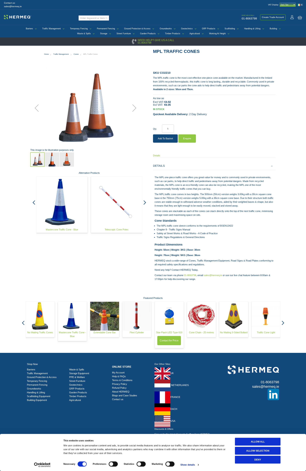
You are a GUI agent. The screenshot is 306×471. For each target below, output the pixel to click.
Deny (257, 459)
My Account (118, 372)
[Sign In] (292, 17)
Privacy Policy (119, 384)
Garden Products (148, 33)
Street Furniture (124, 33)
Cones (76, 54)
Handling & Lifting (252, 28)
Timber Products (172, 33)
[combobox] (94, 18)
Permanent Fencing (106, 28)
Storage (103, 33)
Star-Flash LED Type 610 (169, 332)
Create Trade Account (273, 17)
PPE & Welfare (77, 377)
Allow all (258, 441)
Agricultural (194, 33)
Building (273, 28)
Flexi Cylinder (137, 332)
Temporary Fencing (79, 28)
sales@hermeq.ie (13, 6)
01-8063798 (144, 42)
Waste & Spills (84, 33)
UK (172, 373)
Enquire (187, 138)
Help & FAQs (119, 376)
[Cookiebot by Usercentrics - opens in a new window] (42, 464)
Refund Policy (119, 387)
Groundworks (166, 28)
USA (172, 421)
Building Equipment (37, 400)
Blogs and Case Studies (124, 395)
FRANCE (175, 397)
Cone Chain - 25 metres (201, 332)
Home (46, 54)
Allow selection (257, 450)
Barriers (29, 28)
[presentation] (34, 201)
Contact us (117, 399)
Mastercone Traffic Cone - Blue (62, 229)
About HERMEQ (120, 391)
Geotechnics (187, 28)
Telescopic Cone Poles (116, 229)
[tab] (214, 166)
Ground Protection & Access (137, 28)
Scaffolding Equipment (38, 396)
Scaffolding (230, 28)
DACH (173, 409)
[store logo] (17, 16)
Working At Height (217, 33)
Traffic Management (51, 28)
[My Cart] (300, 17)
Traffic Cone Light (266, 332)
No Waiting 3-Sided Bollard (234, 332)
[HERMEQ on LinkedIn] (248, 394)
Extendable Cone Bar (105, 332)
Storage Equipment (79, 373)
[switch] (113, 464)
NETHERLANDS (179, 385)
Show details (187, 464)
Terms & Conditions (122, 380)
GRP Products (208, 28)
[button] (36, 108)
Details (156, 155)
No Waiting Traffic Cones (40, 332)
